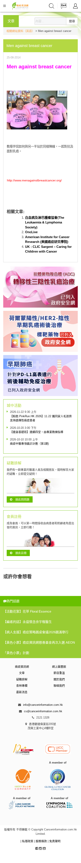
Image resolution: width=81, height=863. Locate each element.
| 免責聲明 (54, 841)
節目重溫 (59, 672)
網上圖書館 (59, 666)
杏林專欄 (21, 685)
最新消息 (21, 692)
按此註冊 (21, 553)
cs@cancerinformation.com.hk (43, 711)
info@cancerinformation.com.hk (43, 704)
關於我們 (59, 679)
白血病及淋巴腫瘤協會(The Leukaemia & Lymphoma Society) (44, 222)
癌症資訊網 (22, 666)
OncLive (31, 232)
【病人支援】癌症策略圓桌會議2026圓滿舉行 (35, 632)
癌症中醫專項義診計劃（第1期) (29, 443)
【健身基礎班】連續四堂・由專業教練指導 (36, 432)
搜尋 (72, 21)
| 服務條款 (41, 841)
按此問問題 (22, 499)
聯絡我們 (59, 685)
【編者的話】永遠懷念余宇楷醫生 (27, 622)
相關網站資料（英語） (20, 31)
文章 (22, 672)
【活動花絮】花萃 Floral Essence (27, 611)
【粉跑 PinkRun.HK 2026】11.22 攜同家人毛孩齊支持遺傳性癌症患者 (41, 418)
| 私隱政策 (27, 841)
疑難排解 (21, 679)
